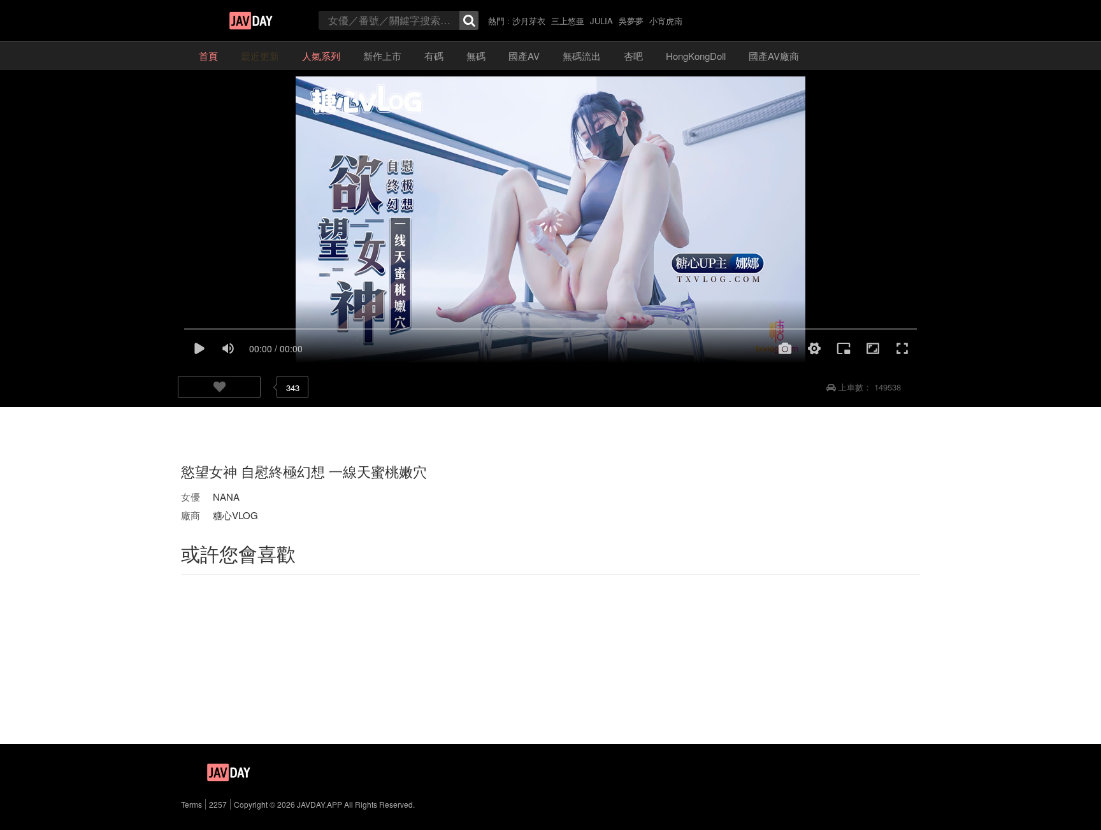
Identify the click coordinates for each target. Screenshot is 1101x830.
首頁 (208, 55)
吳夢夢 (631, 21)
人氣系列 (321, 55)
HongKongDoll (696, 55)
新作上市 (382, 55)
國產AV (524, 55)
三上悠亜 (567, 21)
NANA (226, 496)
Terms (191, 804)
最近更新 (260, 55)
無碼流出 (582, 55)
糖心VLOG (235, 515)
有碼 (433, 55)
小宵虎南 (665, 21)
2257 (218, 804)
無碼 (476, 55)
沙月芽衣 (528, 21)
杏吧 (633, 55)
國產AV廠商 (774, 55)
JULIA (601, 21)
